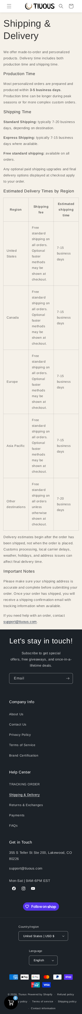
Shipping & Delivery (24, 795)
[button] (9, 6)
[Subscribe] (68, 678)
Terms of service (42, 1001)
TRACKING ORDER (24, 784)
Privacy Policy (20, 734)
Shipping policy (67, 1001)
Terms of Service (22, 745)
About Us (16, 714)
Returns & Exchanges (26, 805)
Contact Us (17, 724)
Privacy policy (19, 1001)
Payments (17, 815)
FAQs (13, 825)
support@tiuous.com (20, 622)
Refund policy (65, 994)
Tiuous (22, 994)
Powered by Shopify (40, 994)
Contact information (43, 1008)
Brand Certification (23, 755)
